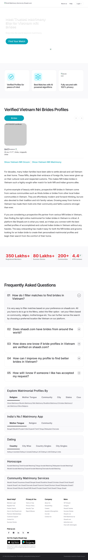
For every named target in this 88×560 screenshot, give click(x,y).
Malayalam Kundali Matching (62, 465)
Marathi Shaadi (12, 482)
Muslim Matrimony (26, 403)
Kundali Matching (13, 465)
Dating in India (56, 452)
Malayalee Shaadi (66, 485)
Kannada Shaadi (32, 485)
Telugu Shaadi (61, 488)
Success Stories (12, 522)
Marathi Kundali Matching (15, 468)
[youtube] (28, 532)
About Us (47, 503)
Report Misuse (30, 511)
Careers (47, 508)
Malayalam (48, 429)
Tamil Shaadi (52, 488)
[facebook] (8, 532)
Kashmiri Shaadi (43, 485)
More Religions (23, 406)
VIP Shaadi (67, 503)
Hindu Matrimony (13, 403)
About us (64, 3)
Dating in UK (36, 452)
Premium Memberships (14, 514)
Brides (14, 118)
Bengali (9, 429)
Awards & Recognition (51, 511)
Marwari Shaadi (12, 488)
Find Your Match (17, 41)
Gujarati (31, 429)
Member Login (11, 503)
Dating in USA (46, 452)
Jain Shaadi (22, 485)
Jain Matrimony (12, 406)
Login (78, 3)
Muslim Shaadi (23, 488)
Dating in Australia (13, 452)
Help (70, 3)
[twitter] (23, 532)
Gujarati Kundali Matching (33, 468)
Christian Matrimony (65, 403)
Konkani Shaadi (55, 485)
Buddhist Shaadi (46, 482)
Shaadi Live (67, 514)
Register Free (11, 506)
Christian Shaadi (58, 482)
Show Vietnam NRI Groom (17, 162)
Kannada (56, 429)
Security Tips (30, 508)
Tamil (36, 429)
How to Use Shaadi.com (14, 511)
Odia (26, 429)
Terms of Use (30, 503)
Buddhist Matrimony (50, 403)
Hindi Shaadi (69, 482)
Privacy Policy (30, 506)
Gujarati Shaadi (12, 485)
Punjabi (21, 429)
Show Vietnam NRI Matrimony (46, 162)
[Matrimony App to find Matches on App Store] (13, 542)
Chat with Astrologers (70, 525)
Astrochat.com (68, 522)
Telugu (42, 429)
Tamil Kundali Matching (27, 465)
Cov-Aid (47, 514)
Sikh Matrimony (38, 403)
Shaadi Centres (68, 508)
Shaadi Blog (48, 506)
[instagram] (13, 532)
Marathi (15, 429)
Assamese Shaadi (24, 482)
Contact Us (10, 519)
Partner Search (11, 508)
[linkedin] (18, 532)
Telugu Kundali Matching (44, 465)
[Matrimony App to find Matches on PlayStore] (28, 542)
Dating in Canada (25, 452)
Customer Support (12, 516)
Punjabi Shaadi (42, 488)
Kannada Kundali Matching (51, 468)
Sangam (66, 506)
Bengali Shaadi (35, 482)
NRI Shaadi (32, 488)
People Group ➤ (81, 556)
